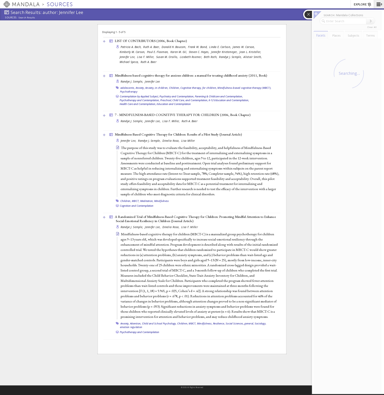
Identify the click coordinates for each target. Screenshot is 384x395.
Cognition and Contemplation (136, 205)
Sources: (11, 17)
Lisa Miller (188, 141)
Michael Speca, (130, 62)
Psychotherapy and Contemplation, (140, 100)
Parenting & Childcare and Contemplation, (219, 96)
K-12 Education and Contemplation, (229, 100)
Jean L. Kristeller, (250, 52)
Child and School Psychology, (159, 323)
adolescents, (127, 88)
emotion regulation (131, 327)
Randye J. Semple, (230, 57)
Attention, (135, 323)
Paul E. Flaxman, (158, 52)
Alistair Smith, (252, 57)
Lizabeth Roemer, (191, 57)
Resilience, (219, 323)
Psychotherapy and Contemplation (139, 332)
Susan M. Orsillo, (167, 57)
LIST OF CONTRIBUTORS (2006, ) (151, 41)
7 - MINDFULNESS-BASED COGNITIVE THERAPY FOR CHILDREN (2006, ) (182, 115)
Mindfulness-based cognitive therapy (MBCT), (244, 88)
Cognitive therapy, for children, (198, 88)
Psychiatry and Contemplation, (176, 96)
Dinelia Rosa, (171, 141)
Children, (174, 88)
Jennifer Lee (152, 81)
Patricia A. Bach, (131, 47)
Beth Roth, (211, 57)
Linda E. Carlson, (220, 47)
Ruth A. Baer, (152, 47)
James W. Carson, (244, 47)
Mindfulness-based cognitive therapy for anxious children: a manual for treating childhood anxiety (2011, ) (191, 75)
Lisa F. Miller (189, 227)
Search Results (26, 17)
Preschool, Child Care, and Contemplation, (184, 100)
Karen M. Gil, (179, 52)
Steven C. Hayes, (199, 52)
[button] (379, 4)
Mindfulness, (204, 323)
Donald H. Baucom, (174, 47)
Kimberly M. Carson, (133, 52)
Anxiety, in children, (156, 88)
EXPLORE (360, 4)
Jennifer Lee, (128, 57)
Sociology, (260, 323)
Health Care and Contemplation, (138, 104)
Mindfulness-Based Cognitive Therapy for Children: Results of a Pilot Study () (178, 134)
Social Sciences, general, (240, 323)
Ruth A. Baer (148, 62)
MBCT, (135, 201)
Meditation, (147, 201)
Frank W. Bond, (198, 47)
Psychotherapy (128, 91)
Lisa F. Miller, (146, 57)
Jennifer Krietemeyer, (224, 52)
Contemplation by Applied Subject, (139, 96)
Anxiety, (140, 88)
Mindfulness (161, 201)
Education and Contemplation (174, 104)
